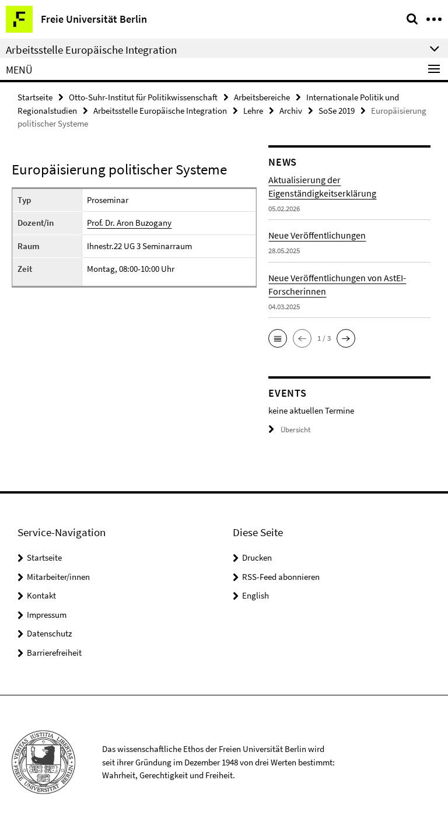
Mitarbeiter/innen (58, 576)
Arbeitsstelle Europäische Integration (160, 110)
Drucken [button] (257, 557)
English (255, 595)
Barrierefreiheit (54, 652)
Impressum (46, 614)
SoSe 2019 (336, 110)
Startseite (35, 97)
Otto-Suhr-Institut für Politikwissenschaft (143, 97)
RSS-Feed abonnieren (281, 576)
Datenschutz (49, 633)
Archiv (290, 110)
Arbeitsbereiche (262, 97)
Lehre (253, 110)
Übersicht (295, 430)
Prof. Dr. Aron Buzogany (129, 222)
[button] (277, 338)
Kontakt (41, 595)
